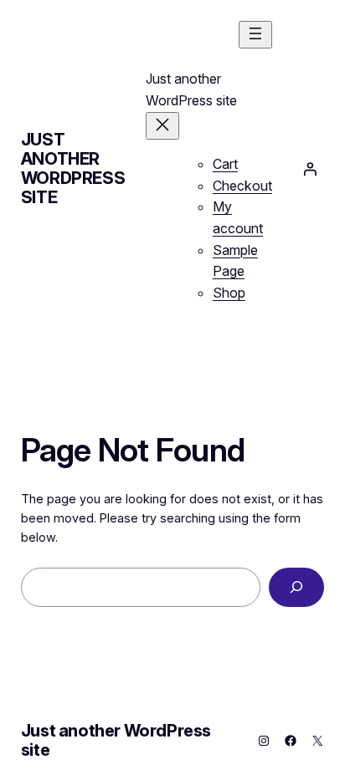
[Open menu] (255, 34)
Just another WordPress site (73, 168)
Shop (229, 292)
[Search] (296, 587)
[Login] (310, 169)
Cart (225, 163)
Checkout (242, 185)
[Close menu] (162, 126)
